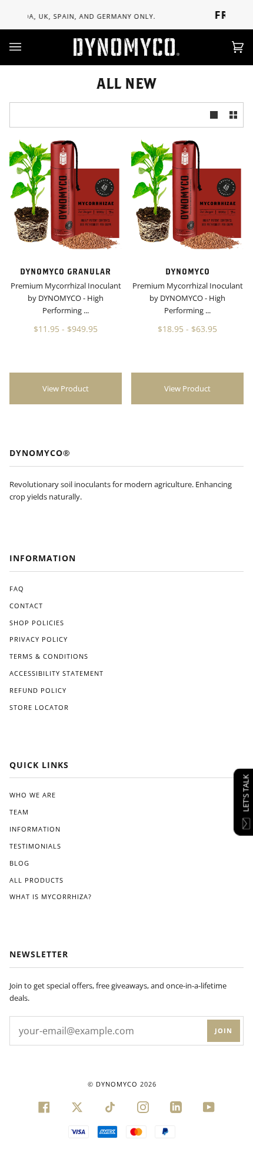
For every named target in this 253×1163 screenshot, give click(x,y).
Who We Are (32, 794)
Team (19, 811)
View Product (65, 388)
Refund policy (37, 690)
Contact (26, 605)
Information (35, 829)
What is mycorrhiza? (50, 896)
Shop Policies (36, 622)
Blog (19, 863)
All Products (36, 880)
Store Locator (39, 707)
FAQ (16, 588)
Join (223, 1030)
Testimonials (35, 846)
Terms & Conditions (48, 656)
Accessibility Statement (56, 673)
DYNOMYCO (117, 1084)
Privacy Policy (38, 639)
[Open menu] (27, 47)
